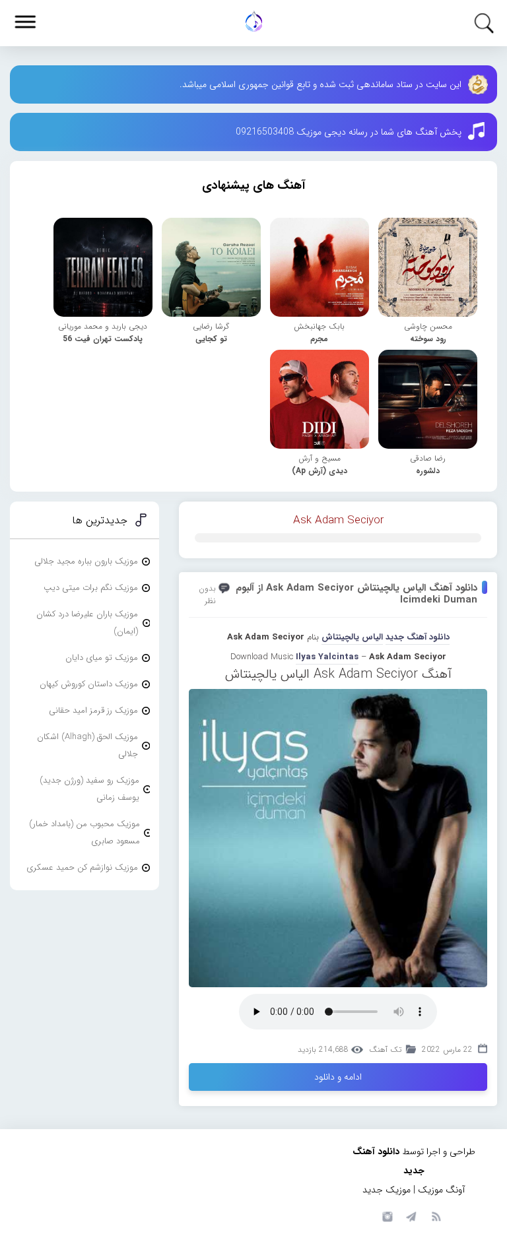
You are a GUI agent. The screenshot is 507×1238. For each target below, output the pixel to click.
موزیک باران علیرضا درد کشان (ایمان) (87, 622)
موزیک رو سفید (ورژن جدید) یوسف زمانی (89, 788)
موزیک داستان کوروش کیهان (89, 684)
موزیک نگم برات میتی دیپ (91, 588)
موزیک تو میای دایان (101, 658)
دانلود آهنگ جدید (418, 637)
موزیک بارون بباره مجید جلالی (86, 561)
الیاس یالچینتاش (352, 637)
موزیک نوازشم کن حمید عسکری (82, 867)
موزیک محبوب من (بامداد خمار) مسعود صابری (84, 832)
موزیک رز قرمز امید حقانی (93, 710)
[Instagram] (385, 1215)
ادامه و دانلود (338, 1077)
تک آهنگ (385, 1049)
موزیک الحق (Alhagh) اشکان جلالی (87, 745)
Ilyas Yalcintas (327, 657)
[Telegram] (410, 1215)
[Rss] (435, 1215)
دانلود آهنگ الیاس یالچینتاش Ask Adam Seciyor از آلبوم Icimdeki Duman (356, 594)
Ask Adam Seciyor (338, 520)
